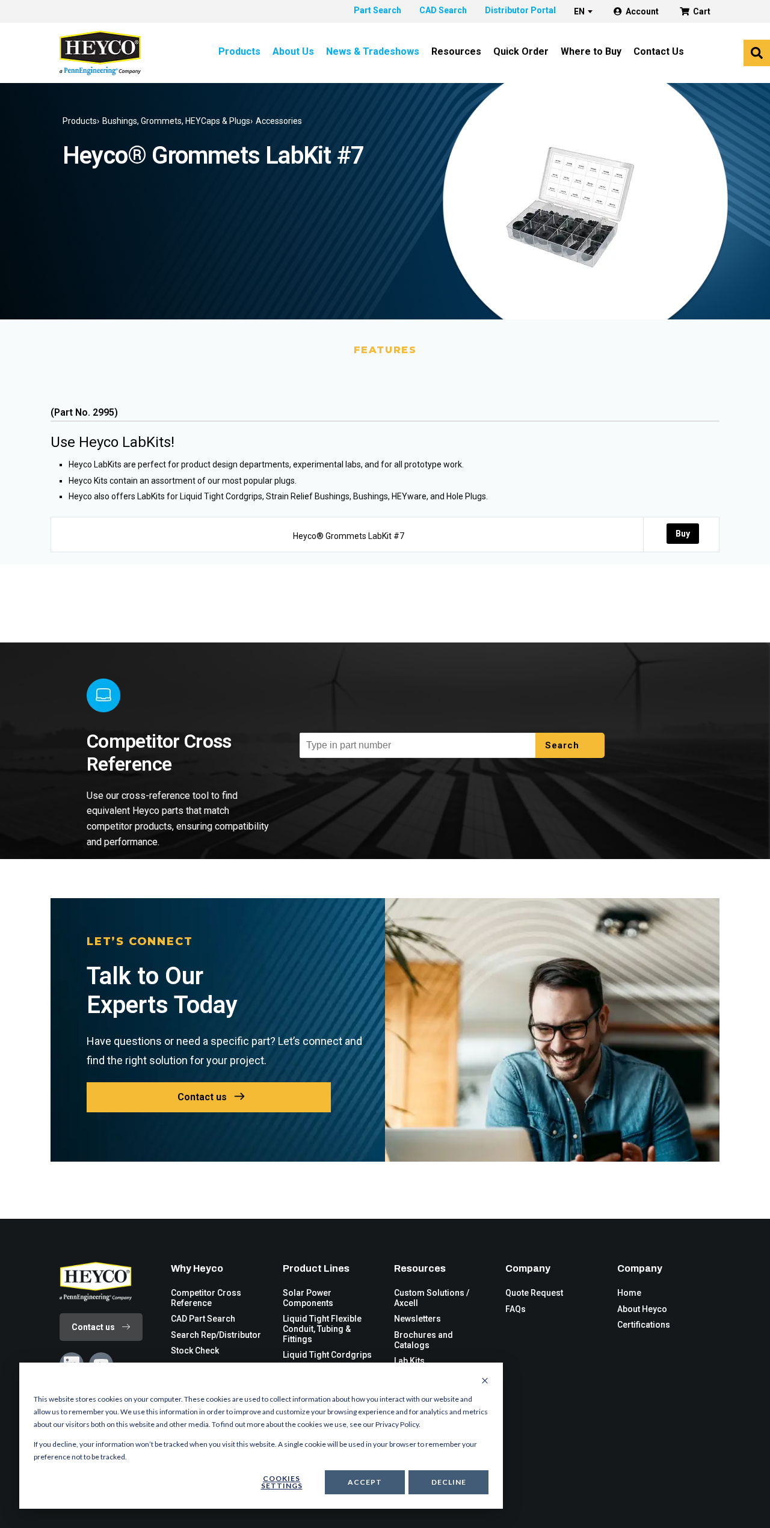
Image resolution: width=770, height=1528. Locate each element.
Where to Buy (591, 51)
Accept (365, 1481)
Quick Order (521, 51)
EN (579, 11)
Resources (456, 51)
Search (563, 745)
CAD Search (443, 10)
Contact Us (658, 51)
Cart (701, 11)
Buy (683, 533)
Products (239, 51)
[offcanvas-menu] (757, 53)
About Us (293, 51)
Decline (448, 1481)
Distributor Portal (520, 10)
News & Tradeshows (372, 51)
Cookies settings (282, 1482)
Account (642, 11)
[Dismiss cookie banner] (484, 1381)
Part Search (377, 10)
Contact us (202, 1097)
